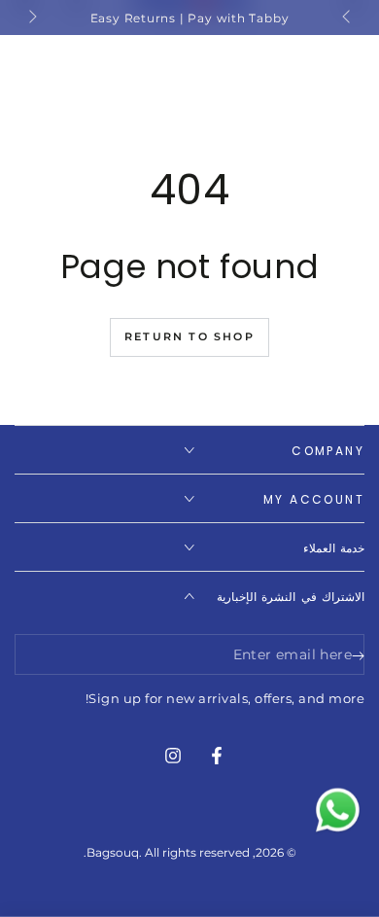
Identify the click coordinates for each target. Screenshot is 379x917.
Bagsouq (112, 852)
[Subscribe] (353, 655)
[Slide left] (347, 17)
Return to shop (189, 336)
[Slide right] (31, 17)
